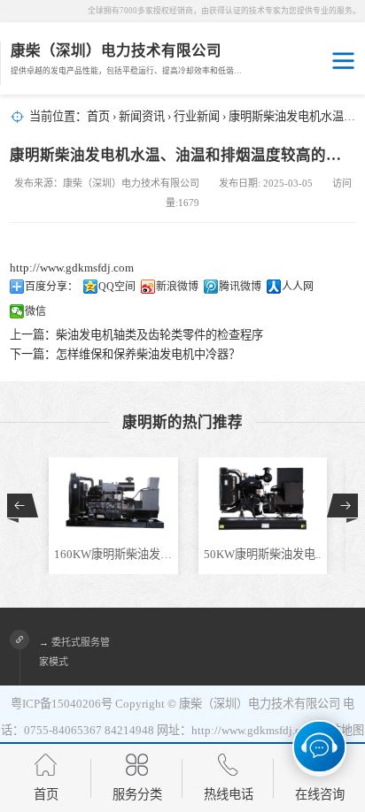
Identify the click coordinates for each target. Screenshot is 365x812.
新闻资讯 (142, 116)
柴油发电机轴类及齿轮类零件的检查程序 (159, 334)
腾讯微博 (240, 286)
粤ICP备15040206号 (62, 703)
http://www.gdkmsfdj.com (72, 267)
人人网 (298, 286)
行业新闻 (197, 116)
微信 (35, 311)
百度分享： (51, 286)
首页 (98, 116)
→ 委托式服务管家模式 (74, 652)
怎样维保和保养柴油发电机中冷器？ (148, 354)
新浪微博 (177, 286)
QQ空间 (117, 286)
